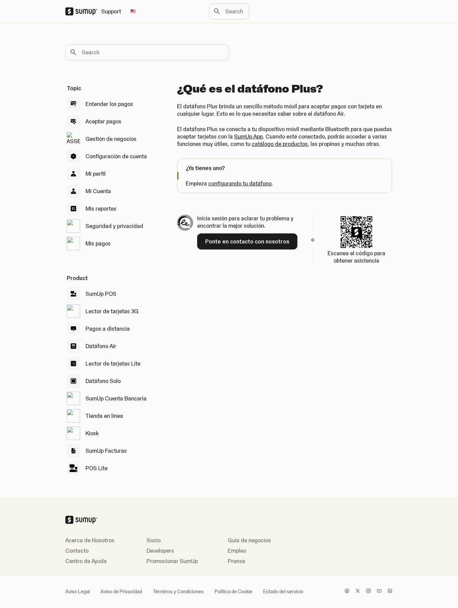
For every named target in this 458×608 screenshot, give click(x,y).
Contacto (77, 550)
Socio (154, 540)
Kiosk (92, 433)
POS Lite (96, 468)
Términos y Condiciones (178, 592)
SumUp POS (100, 293)
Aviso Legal (77, 592)
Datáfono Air (100, 346)
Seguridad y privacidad (114, 226)
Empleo (237, 550)
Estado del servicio (283, 592)
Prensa (236, 561)
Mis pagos (98, 243)
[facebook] (347, 591)
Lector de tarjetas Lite (112, 363)
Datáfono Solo (103, 381)
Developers (160, 550)
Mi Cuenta (98, 191)
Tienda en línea (104, 415)
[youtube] (379, 591)
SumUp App (248, 136)
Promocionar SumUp (172, 561)
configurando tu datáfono (240, 183)
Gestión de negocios (110, 138)
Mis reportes (100, 208)
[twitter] (357, 591)
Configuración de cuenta (116, 156)
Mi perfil (95, 173)
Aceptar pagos (103, 121)
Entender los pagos (109, 104)
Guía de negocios (249, 540)
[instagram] (368, 591)
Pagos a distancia (107, 328)
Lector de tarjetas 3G (111, 311)
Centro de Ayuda (86, 561)
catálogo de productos (280, 144)
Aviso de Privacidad (121, 592)
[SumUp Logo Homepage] (83, 11)
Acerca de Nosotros (89, 540)
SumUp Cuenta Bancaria (116, 398)
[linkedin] (390, 591)
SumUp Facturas (106, 450)
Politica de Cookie (233, 592)
